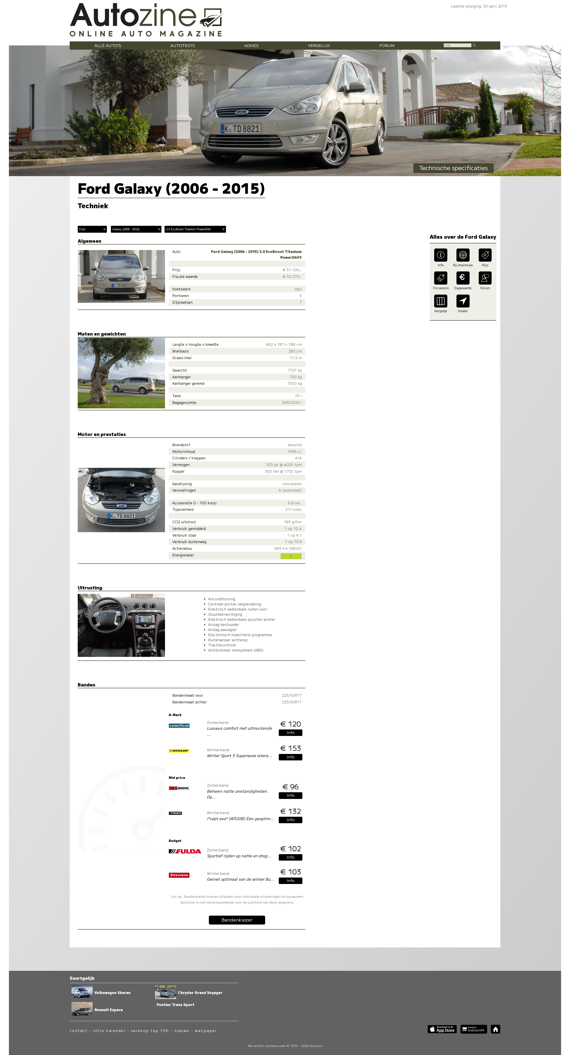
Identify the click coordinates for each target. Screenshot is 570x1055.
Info (291, 732)
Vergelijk (319, 45)
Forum (387, 45)
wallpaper (206, 1030)
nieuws (181, 1030)
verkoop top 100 (150, 1030)
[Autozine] (285, 19)
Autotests (182, 45)
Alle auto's (107, 45)
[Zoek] (474, 45)
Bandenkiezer (237, 919)
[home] (494, 1032)
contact (79, 1030)
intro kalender (109, 1030)
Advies (251, 45)
